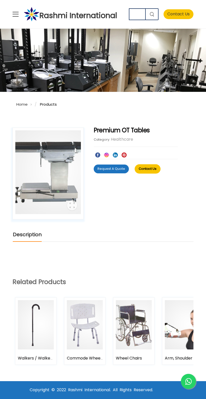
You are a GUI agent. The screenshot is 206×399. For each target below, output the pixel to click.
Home (22, 104)
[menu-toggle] (16, 14)
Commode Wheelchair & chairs (98, 358)
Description (27, 234)
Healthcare (122, 139)
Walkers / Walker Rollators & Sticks (52, 358)
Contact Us (178, 14)
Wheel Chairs (129, 358)
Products (48, 104)
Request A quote (111, 168)
